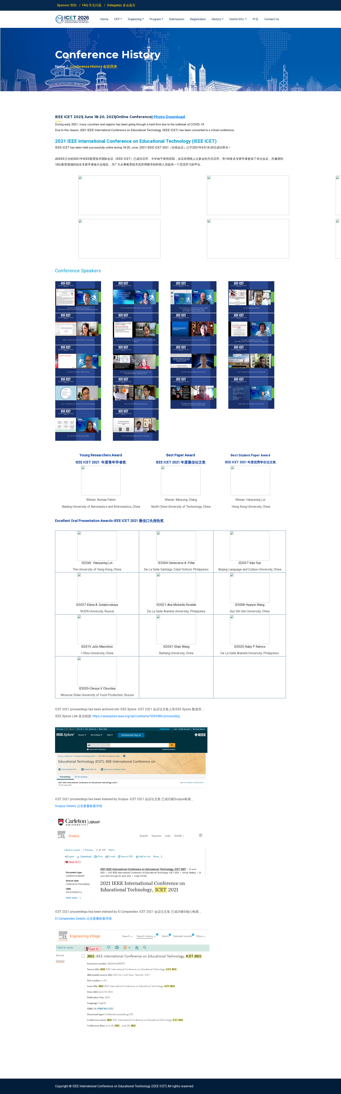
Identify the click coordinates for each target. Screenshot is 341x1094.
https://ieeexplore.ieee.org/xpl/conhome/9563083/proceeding (136, 716)
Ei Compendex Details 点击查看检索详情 (83, 918)
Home (60, 66)
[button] (118, 19)
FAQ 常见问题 (91, 5)
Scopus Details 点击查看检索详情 (78, 806)
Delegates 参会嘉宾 (121, 5)
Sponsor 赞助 (67, 5)
